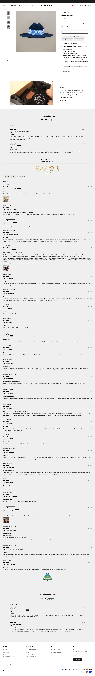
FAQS (4, 654)
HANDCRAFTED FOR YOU (32, 649)
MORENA (8, 205)
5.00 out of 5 (51, 119)
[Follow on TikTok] (13, 665)
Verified (47, 173)
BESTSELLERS (12, 5)
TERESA (8, 304)
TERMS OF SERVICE (56, 652)
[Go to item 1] (8, 13)
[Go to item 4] (8, 27)
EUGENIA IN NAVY (10, 219)
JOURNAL (28, 652)
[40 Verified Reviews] (47, 582)
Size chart (85, 23)
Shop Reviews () (21, 176)
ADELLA (8, 184)
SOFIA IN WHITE (10, 332)
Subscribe (77, 659)
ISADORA (8, 318)
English (80, 5)
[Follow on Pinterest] (10, 665)
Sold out (75, 32)
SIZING (26, 5)
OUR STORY (63, 100)
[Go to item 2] (8, 17)
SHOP (4, 5)
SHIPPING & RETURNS (8, 656)
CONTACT (33, 5)
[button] (65, 15)
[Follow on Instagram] (7, 665)
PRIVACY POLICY (55, 649)
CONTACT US (29, 654)
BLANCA (8, 245)
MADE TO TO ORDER (31, 656)
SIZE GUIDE (6, 652)
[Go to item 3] (8, 22)
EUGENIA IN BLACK (11, 359)
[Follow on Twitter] (3, 665)
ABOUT (20, 5)
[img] (13, 129)
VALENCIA (8, 274)
